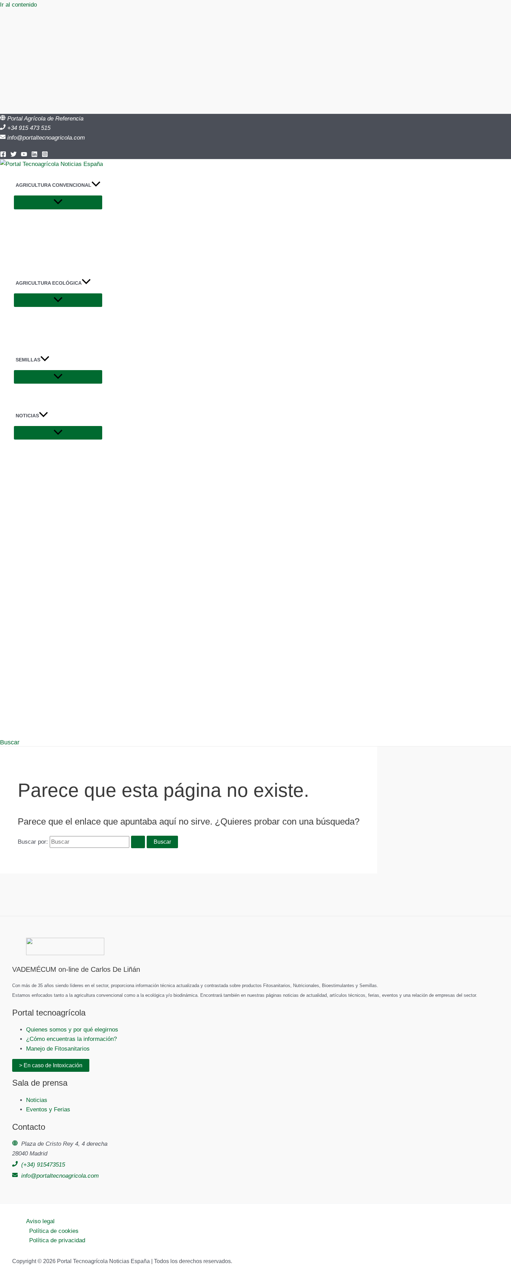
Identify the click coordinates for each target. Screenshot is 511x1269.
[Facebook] (3, 155)
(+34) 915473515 (43, 1164)
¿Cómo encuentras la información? (71, 1039)
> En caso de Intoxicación (50, 1065)
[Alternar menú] (58, 202)
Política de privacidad (57, 1240)
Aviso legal (40, 1221)
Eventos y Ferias (48, 1109)
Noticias (36, 1100)
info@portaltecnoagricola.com (46, 137)
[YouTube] (24, 155)
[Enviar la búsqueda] (138, 842)
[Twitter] (13, 155)
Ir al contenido (18, 4)
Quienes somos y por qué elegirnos (72, 1029)
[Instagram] (45, 155)
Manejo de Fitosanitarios (58, 1048)
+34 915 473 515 (28, 128)
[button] (95, 185)
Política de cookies (54, 1231)
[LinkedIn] (34, 155)
